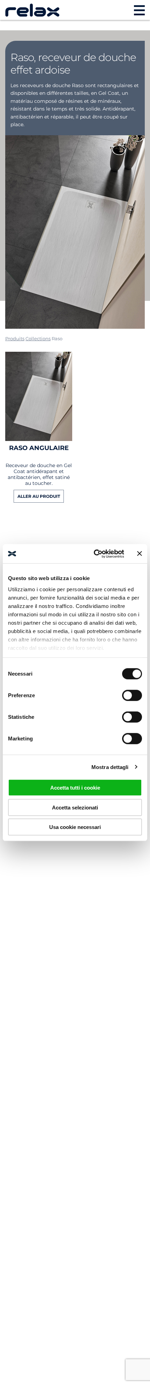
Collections (38, 338)
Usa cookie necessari (75, 827)
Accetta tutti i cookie (75, 788)
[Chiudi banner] (139, 553)
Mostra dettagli (110, 767)
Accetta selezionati (75, 807)
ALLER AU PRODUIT (38, 496)
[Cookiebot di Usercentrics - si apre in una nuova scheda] (94, 553)
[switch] (132, 695)
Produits (14, 338)
